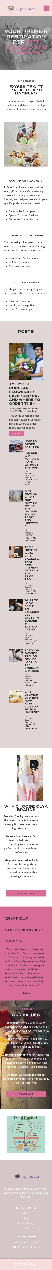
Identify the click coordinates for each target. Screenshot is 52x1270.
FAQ (26, 1218)
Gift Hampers (31, 728)
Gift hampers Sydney (26, 1242)
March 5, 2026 (30, 682)
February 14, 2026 (29, 725)
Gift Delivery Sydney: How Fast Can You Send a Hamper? (31, 702)
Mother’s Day (31, 593)
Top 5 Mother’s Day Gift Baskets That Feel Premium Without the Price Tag (31, 563)
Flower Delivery (32, 411)
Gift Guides (30, 540)
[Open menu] (46, 8)
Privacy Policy (26, 1223)
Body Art (29, 644)
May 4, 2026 (30, 538)
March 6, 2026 (30, 641)
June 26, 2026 (16, 411)
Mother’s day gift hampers (26, 1247)
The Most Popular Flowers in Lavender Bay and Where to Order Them (24, 393)
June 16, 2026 (31, 479)
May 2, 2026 (30, 591)
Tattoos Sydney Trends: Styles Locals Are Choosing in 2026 (31, 660)
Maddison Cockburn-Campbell (26, 409)
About (26, 1213)
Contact (26, 1228)
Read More (16, 433)
